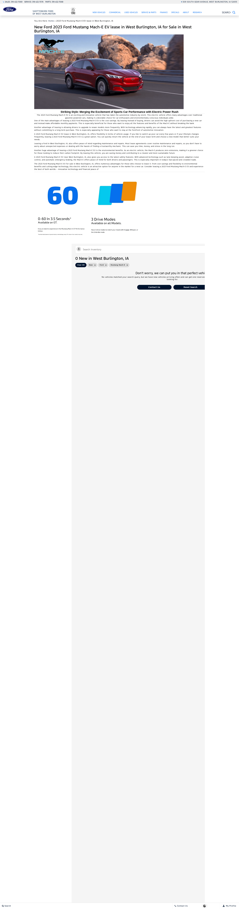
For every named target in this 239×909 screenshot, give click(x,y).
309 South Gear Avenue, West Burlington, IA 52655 (210, 2)
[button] (154, 287)
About (186, 12)
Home (51, 21)
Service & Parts (148, 12)
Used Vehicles (131, 12)
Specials (175, 12)
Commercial (115, 12)
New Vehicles (99, 12)
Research (197, 12)
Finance (164, 12)
